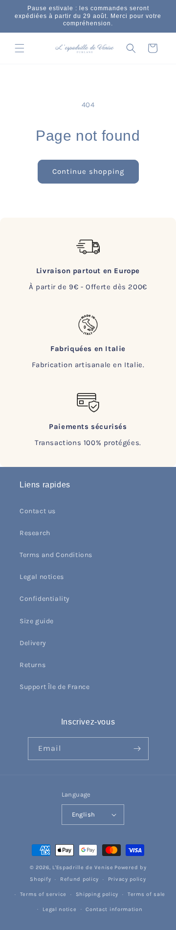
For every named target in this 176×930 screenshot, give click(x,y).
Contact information (114, 909)
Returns (32, 665)
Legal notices (42, 577)
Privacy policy (127, 879)
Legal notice (59, 909)
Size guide (37, 621)
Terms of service (43, 894)
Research (35, 533)
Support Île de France (55, 687)
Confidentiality (45, 599)
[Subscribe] (137, 748)
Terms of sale (146, 894)
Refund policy (79, 879)
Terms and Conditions (56, 555)
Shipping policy (97, 894)
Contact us (38, 511)
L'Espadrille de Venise (82, 867)
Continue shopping (88, 171)
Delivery (33, 643)
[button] (19, 48)
